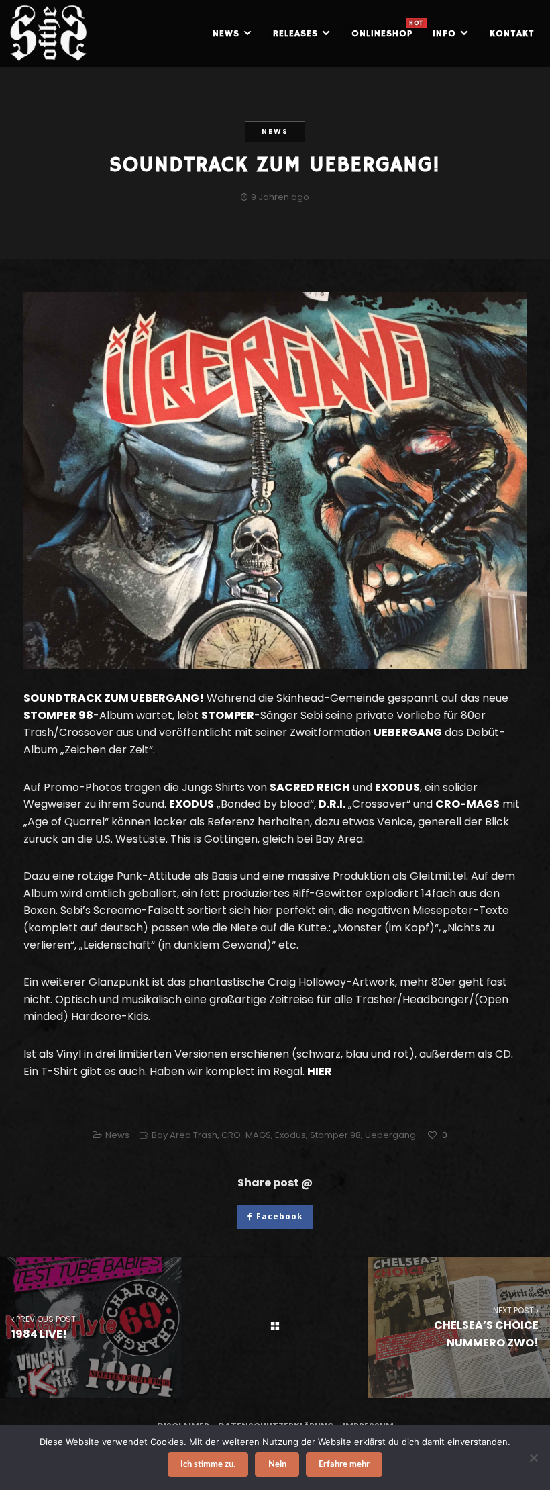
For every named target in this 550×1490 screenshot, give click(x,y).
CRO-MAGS (246, 1135)
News (275, 131)
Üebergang (390, 1135)
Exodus (290, 1135)
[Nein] (533, 1457)
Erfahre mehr (344, 1464)
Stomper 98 (335, 1135)
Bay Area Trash (184, 1135)
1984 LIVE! (43, 1327)
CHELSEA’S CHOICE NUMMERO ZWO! (486, 1327)
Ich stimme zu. (207, 1464)
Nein (277, 1464)
